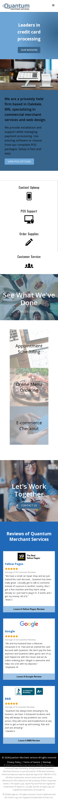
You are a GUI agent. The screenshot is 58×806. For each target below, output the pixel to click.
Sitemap (47, 762)
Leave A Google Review (29, 676)
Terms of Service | (32, 762)
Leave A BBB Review (29, 740)
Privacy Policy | (15, 762)
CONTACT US (29, 505)
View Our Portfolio (29, 311)
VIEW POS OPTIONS (19, 161)
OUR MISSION (29, 50)
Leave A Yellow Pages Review (29, 609)
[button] (53, 5)
